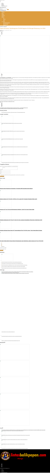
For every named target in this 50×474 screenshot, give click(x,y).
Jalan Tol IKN (1, 101)
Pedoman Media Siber (4, 472)
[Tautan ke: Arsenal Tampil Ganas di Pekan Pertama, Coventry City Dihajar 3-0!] (17, 271)
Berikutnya (3, 246)
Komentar (1, 169)
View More (1, 250)
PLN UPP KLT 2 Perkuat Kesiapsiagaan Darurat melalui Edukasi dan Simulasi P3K (10, 393)
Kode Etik (3, 470)
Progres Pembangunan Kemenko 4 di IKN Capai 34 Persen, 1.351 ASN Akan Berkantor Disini (14, 107)
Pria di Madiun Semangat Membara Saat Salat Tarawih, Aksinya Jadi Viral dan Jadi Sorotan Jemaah (15, 448)
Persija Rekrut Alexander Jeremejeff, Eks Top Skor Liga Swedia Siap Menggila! (12, 336)
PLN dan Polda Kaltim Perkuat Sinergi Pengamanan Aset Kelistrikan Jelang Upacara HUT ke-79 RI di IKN (15, 162)
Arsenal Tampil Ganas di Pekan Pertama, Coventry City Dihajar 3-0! (10, 272)
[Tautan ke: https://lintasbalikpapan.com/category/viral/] (2, 428)
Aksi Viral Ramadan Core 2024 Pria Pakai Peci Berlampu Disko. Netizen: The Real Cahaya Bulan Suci (14, 439)
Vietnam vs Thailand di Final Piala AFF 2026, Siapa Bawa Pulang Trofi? (11, 340)
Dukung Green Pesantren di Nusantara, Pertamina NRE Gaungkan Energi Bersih (12, 123)
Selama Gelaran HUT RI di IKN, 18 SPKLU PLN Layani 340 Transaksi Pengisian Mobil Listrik (18, 199)
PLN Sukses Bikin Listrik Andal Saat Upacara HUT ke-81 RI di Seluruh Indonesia (10, 426)
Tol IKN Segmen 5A (5, 101)
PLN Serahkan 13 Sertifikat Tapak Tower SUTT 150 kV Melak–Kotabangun (9, 409)
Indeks (2, 469)
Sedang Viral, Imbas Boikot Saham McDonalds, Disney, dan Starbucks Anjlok (11, 108)
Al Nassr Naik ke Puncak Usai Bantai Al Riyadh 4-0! (8, 331)
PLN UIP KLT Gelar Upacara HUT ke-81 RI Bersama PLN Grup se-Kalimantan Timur (10, 360)
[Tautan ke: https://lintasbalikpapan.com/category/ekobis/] (4, 342)
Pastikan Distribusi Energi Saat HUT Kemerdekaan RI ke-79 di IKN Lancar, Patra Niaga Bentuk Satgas (15, 154)
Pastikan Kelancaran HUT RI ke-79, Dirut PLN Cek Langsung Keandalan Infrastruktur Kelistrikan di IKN (15, 146)
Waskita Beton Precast (11, 101)
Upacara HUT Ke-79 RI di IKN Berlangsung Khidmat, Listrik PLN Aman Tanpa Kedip (17, 209)
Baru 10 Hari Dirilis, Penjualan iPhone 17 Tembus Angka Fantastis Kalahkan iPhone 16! (12, 430)
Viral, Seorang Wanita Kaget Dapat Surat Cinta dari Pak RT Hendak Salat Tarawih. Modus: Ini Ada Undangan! (16, 435)
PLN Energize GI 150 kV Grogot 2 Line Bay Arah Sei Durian (7, 376)
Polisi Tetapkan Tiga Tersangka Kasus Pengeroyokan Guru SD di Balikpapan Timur (12, 263)
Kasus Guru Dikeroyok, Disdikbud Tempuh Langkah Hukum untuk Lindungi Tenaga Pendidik (13, 266)
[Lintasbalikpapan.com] (3, 7)
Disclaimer (3, 471)
